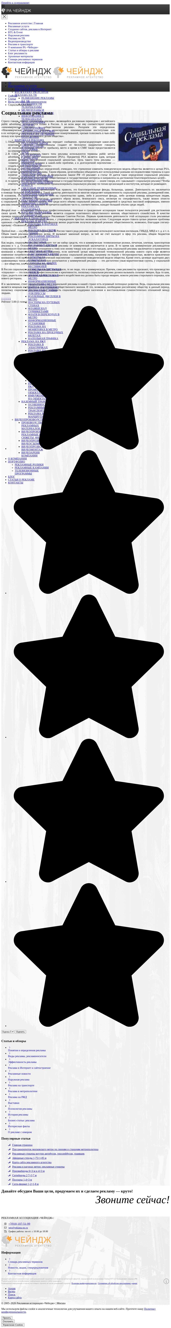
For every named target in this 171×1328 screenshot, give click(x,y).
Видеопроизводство (19, 41)
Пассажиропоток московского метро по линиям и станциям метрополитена (55, 1149)
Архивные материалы (20, 56)
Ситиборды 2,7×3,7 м (24, 1175)
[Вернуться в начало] (16, 12)
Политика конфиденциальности (84, 1283)
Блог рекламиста (17, 53)
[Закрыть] (4, 16)
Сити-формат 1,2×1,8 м (25, 1184)
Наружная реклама (18, 35)
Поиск (11, 1294)
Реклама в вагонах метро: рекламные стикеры (38, 1166)
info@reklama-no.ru (18, 1227)
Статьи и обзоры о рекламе (23, 50)
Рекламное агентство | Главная (25, 23)
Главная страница (22, 1145)
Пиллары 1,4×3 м (22, 1179)
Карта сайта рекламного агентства (31, 1162)
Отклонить (8, 1321)
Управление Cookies (13, 1325)
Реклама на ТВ (16, 38)
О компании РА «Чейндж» (23, 47)
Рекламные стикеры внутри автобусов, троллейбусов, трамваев (48, 1153)
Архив (12, 1288)
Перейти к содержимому (15, 2)
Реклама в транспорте (20, 44)
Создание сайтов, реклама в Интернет (29, 29)
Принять (7, 1318)
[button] (85, 6)
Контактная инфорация (21, 62)
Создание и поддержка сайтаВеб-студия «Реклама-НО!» (142, 1303)
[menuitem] (9, 83)
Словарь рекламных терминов (25, 59)
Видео (11, 1291)
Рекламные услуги (18, 26)
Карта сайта (15, 1297)
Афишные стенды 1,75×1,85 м (29, 1158)
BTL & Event (15, 32)
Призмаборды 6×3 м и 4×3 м (28, 1171)
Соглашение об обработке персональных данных (117, 1283)
